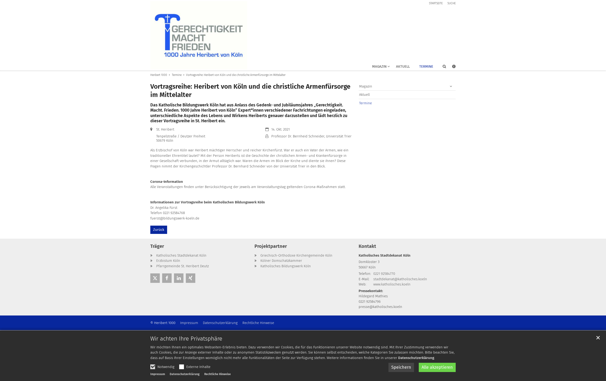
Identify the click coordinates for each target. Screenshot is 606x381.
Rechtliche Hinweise (217, 374)
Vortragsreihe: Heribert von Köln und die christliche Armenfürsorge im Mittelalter (235, 75)
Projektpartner (270, 246)
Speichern (401, 367)
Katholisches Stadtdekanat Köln (384, 255)
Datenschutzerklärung (416, 358)
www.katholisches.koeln (391, 284)
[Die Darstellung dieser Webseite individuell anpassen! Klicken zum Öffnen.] (451, 67)
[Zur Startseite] (198, 35)
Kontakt (367, 246)
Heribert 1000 (158, 75)
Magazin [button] (379, 66)
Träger (157, 246)
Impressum (157, 374)
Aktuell (403, 66)
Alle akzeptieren (437, 367)
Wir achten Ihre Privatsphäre (186, 338)
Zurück (158, 230)
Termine (426, 66)
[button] (441, 67)
